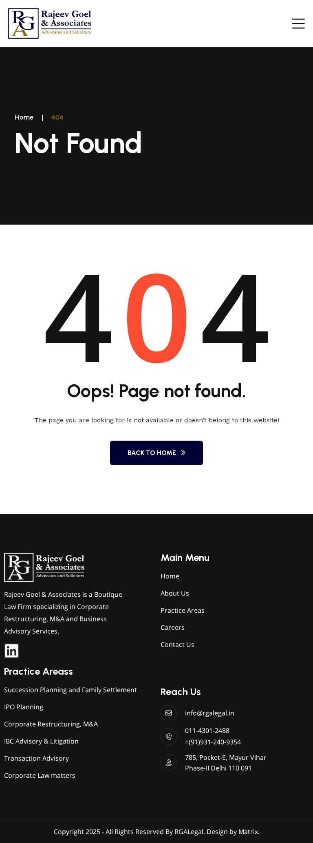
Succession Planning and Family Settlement (70, 689)
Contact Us (177, 644)
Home (24, 117)
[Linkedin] (11, 650)
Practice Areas (183, 610)
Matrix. (249, 831)
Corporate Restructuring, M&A (51, 723)
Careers (173, 627)
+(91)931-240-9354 (213, 741)
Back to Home (152, 453)
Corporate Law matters (39, 775)
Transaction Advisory (36, 758)
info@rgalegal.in (209, 712)
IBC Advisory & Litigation (41, 741)
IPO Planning (23, 706)
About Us (175, 593)
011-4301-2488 (207, 730)
